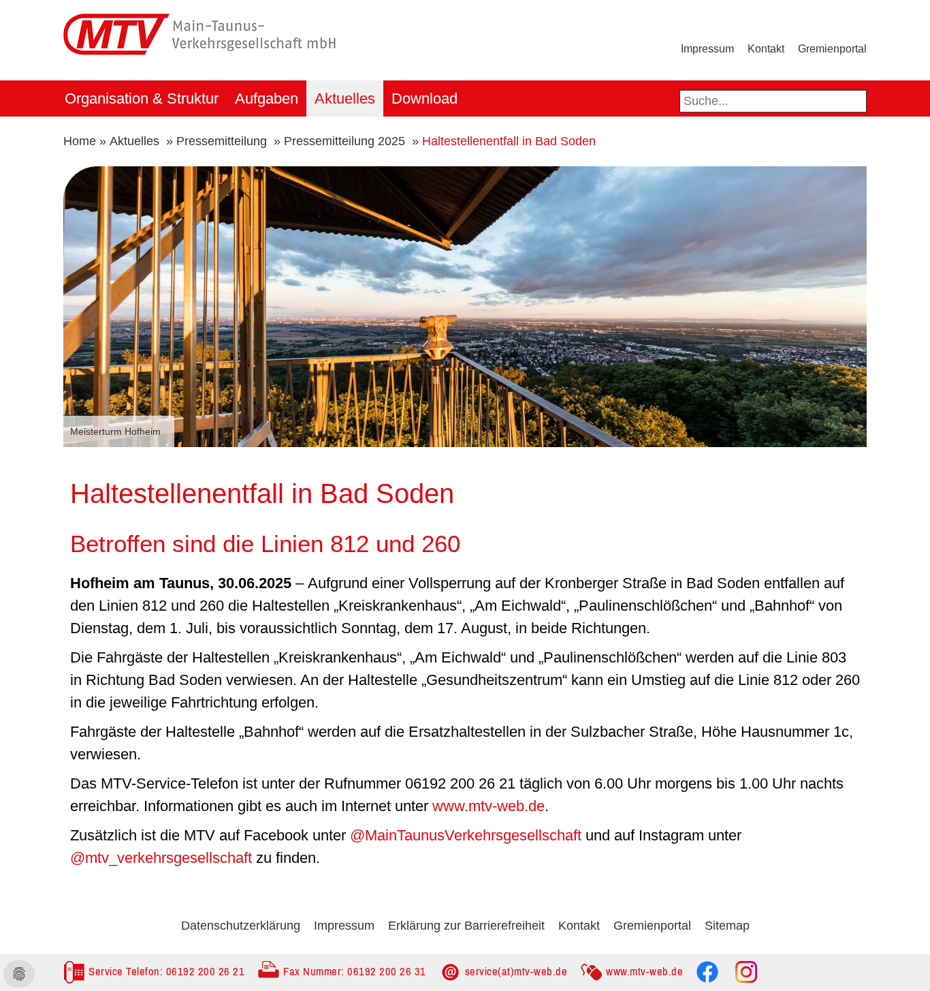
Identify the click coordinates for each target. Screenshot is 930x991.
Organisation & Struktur (142, 98)
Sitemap (727, 925)
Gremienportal (832, 49)
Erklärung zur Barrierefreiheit (466, 925)
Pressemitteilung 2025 (344, 141)
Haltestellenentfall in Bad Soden (509, 141)
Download (424, 98)
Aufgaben (266, 98)
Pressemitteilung (221, 141)
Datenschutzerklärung (240, 925)
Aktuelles (345, 98)
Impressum (707, 49)
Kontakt (766, 49)
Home (79, 141)
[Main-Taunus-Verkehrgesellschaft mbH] (199, 11)
